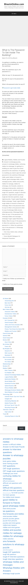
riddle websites (8, 539)
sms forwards (12, 186)
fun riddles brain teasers (11, 497)
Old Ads (7, 307)
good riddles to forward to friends (11, 501)
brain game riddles (9, 461)
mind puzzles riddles (10, 516)
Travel (4, 414)
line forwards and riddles (13, 514)
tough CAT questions (8, 192)
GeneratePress (14, 582)
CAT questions (9, 466)
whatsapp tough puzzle (11, 573)
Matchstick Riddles (10, 379)
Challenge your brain (10, 473)
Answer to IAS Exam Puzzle (13, 447)
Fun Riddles (8, 372)
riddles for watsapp (7, 184)
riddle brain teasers (10, 525)
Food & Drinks (7, 333)
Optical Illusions (9, 385)
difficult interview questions (13, 490)
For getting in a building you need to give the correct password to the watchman (12, 168)
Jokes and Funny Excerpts (12, 324)
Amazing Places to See (11, 416)
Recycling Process (10, 407)
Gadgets (7, 398)
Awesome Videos (10, 311)
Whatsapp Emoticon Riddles (13, 390)
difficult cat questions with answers (12, 484)
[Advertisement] (14, 30)
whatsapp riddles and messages (11, 216)
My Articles (6, 344)
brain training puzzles (10, 463)
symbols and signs (18, 190)
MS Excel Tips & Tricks (11, 405)
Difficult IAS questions (12, 488)
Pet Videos (8, 361)
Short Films (8, 342)
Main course (8, 353)
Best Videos (6, 309)
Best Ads (7, 303)
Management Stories (11, 327)
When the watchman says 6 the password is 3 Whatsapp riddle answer (12, 227)
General (5, 335)
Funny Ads (8, 305)
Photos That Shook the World (13, 329)
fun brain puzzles (17, 493)
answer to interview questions (12, 451)
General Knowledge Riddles (13, 374)
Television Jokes (7, 409)
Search (5, 425)
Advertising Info (9, 300)
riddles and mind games (11, 527)
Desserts (7, 351)
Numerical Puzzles (10, 383)
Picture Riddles (9, 388)
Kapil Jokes (8, 412)
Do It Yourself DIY (10, 320)
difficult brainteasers (9, 481)
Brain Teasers (9, 370)
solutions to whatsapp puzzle (13, 546)
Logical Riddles (8, 159)
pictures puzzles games (11, 518)
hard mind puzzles (9, 508)
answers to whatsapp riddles (10, 164)
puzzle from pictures (10, 521)
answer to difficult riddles (12, 444)
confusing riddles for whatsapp (12, 477)
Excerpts (5, 318)
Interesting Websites (11, 401)
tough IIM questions (9, 554)
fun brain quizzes (9, 495)
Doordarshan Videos (11, 313)
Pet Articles (8, 359)
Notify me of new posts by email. (12, 284)
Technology (6, 394)
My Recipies (6, 348)
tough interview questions (15, 194)
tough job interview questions (10, 197)
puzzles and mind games (11, 523)
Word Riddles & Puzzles (11, 392)
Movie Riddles (9, 381)
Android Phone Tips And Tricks (14, 396)
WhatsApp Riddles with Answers (14, 569)
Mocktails (7, 355)
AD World (5, 298)
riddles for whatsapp (13, 536)
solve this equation (8, 550)
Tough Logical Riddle (19, 201)
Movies (5, 340)
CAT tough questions (11, 469)
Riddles (5, 368)
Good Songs (6, 337)
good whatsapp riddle (13, 179)
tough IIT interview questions (13, 557)
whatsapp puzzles (7, 212)
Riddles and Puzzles (19, 159)
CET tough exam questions (14, 471)
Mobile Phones (9, 403)
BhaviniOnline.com (14, 4)
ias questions (9, 511)
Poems (7, 346)
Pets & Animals (7, 357)
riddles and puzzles (18, 181)
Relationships (7, 364)
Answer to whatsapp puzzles (12, 162)
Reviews (5, 366)
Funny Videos (9, 316)
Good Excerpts (9, 322)
